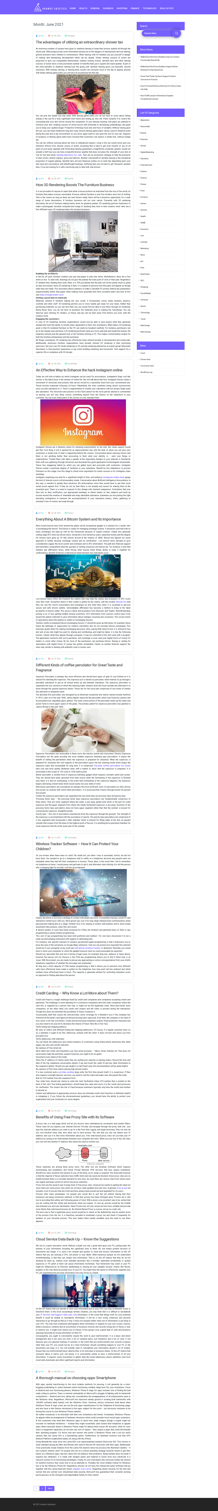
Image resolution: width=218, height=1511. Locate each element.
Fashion (144, 171)
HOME (73, 8)
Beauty (143, 133)
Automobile (145, 126)
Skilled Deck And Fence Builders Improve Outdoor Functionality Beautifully (160, 58)
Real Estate (167, 8)
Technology (150, 8)
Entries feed (145, 359)
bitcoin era (121, 602)
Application (145, 120)
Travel (143, 319)
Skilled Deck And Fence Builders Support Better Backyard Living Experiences (159, 68)
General (95, 8)
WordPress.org (146, 372)
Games (143, 203)
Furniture (144, 197)
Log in (143, 353)
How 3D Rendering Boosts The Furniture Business (75, 185)
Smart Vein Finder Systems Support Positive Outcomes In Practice (158, 78)
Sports (143, 306)
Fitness (143, 184)
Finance (135, 8)
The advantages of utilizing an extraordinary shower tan (79, 42)
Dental (143, 146)
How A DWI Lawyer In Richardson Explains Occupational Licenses (157, 97)
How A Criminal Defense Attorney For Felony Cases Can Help (161, 87)
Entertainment (146, 165)
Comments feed (147, 366)
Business (108, 8)
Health (83, 8)
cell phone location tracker (88, 948)
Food (142, 191)
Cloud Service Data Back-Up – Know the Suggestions (77, 1239)
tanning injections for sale (69, 155)
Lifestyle (144, 242)
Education (144, 159)
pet (142, 261)
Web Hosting (146, 332)
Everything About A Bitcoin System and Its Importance (78, 519)
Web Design (145, 325)
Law (142, 236)
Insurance (144, 229)
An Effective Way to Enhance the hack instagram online (79, 370)
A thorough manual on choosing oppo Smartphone (76, 1378)
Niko (42, 36)
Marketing (145, 248)
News (143, 255)
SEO (142, 280)
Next (50, 1488)
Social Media (146, 293)
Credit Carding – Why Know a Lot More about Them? (77, 993)
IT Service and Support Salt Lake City (58, 1315)
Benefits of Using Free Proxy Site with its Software (75, 1117)
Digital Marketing (147, 152)
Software (144, 300)
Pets (142, 268)
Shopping (122, 8)
